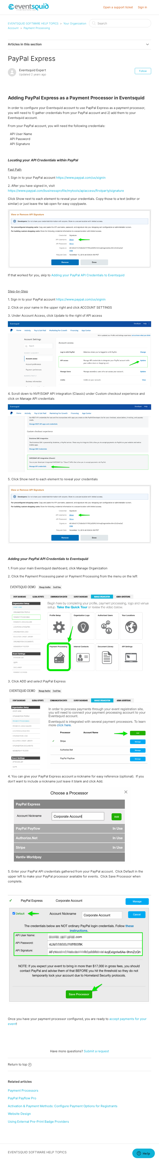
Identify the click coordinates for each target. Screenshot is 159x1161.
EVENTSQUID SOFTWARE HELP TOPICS (33, 23)
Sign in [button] (142, 7)
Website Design (19, 1114)
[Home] (29, 9)
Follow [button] (143, 70)
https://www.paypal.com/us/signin (81, 178)
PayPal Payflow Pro (22, 1098)
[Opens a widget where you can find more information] (143, 1154)
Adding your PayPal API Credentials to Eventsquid (87, 275)
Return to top (17, 1064)
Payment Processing (37, 28)
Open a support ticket (118, 7)
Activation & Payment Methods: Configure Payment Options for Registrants (62, 1106)
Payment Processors (23, 1090)
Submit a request (96, 1051)
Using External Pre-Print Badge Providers (38, 1122)
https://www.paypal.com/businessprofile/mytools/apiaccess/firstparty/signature (66, 191)
